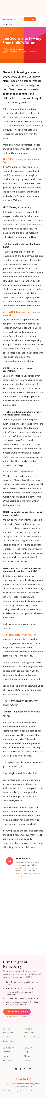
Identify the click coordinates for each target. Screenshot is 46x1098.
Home (5, 24)
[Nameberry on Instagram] (30, 1068)
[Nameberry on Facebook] (20, 1068)
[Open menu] (40, 19)
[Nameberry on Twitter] (16, 1068)
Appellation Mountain (25, 868)
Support (23, 1094)
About (27, 1056)
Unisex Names (9, 1041)
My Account (8, 1060)
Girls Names (8, 1032)
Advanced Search (32, 1037)
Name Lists (29, 1032)
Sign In (5, 1056)
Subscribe (30, 19)
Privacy (26, 1091)
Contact (28, 1060)
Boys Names (8, 1037)
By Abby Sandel (17, 49)
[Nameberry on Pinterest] (25, 1068)
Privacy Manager (37, 1091)
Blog (26, 1052)
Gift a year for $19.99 (17, 1011)
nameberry (23, 1078)
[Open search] (20, 19)
